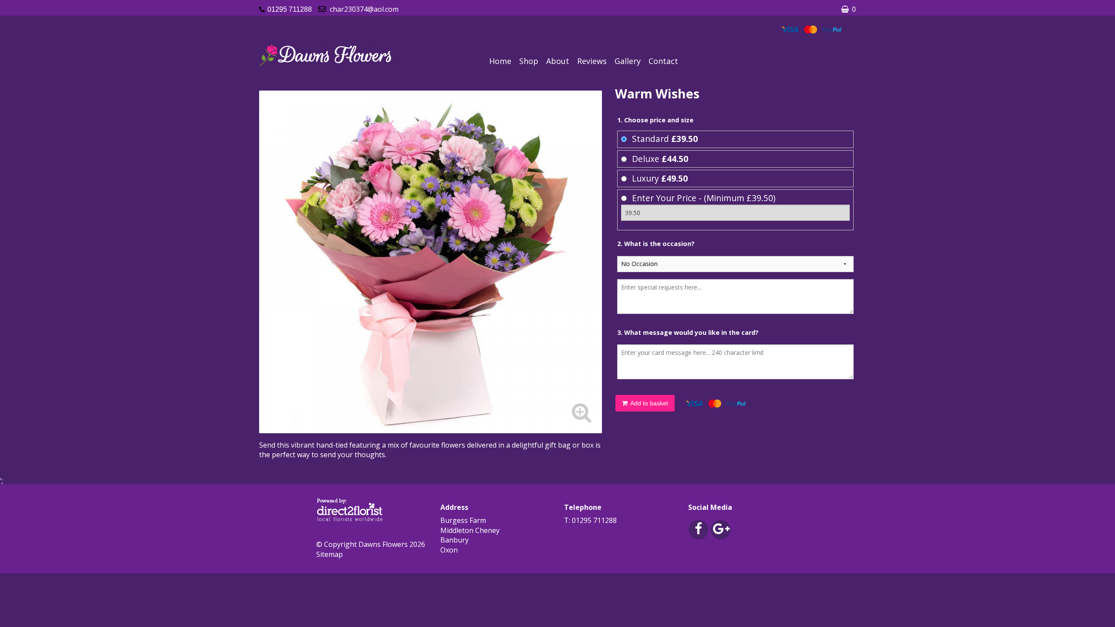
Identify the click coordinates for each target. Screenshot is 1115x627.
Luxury (660, 178)
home (500, 61)
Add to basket (648, 403)
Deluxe (660, 159)
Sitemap (329, 554)
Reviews (592, 61)
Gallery (628, 61)
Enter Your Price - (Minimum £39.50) (703, 198)
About (557, 61)
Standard (665, 139)
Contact (663, 61)
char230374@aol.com (364, 9)
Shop (528, 61)
